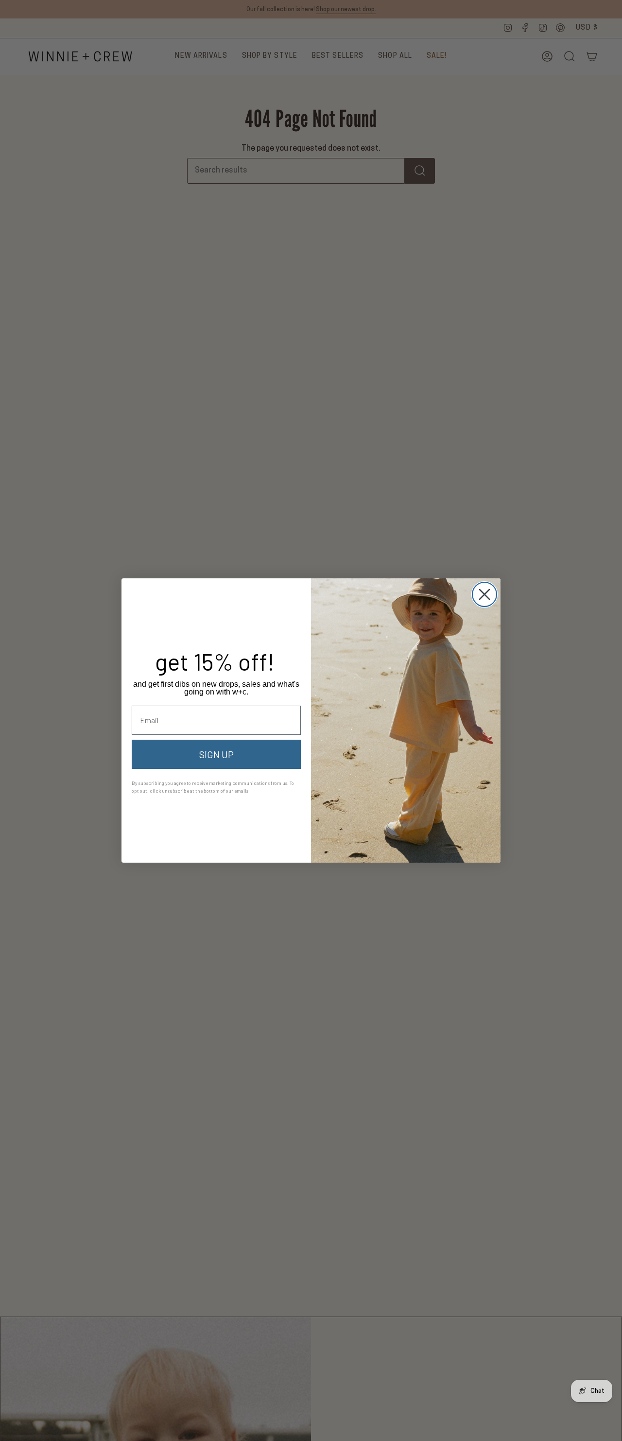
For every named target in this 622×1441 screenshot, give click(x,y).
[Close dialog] (484, 594)
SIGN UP (216, 754)
